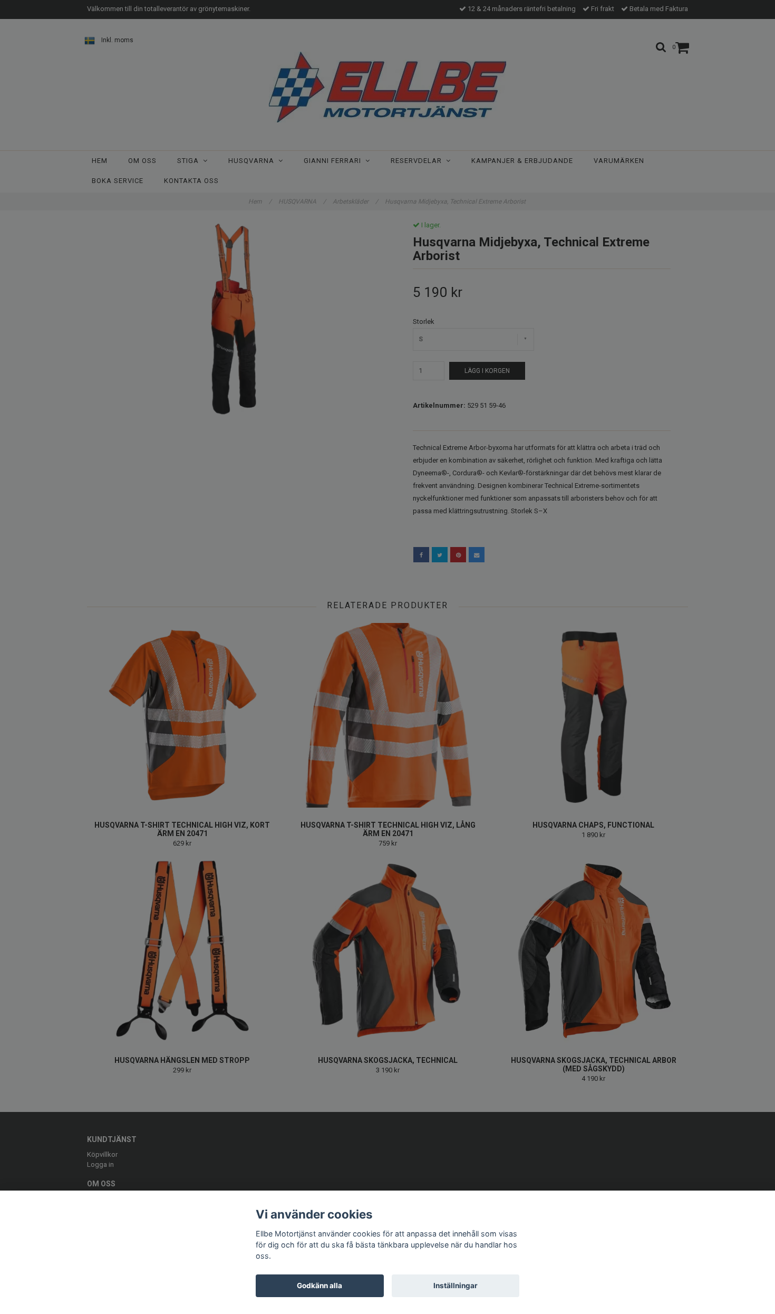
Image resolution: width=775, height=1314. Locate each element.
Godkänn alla (319, 1285)
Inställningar (455, 1285)
